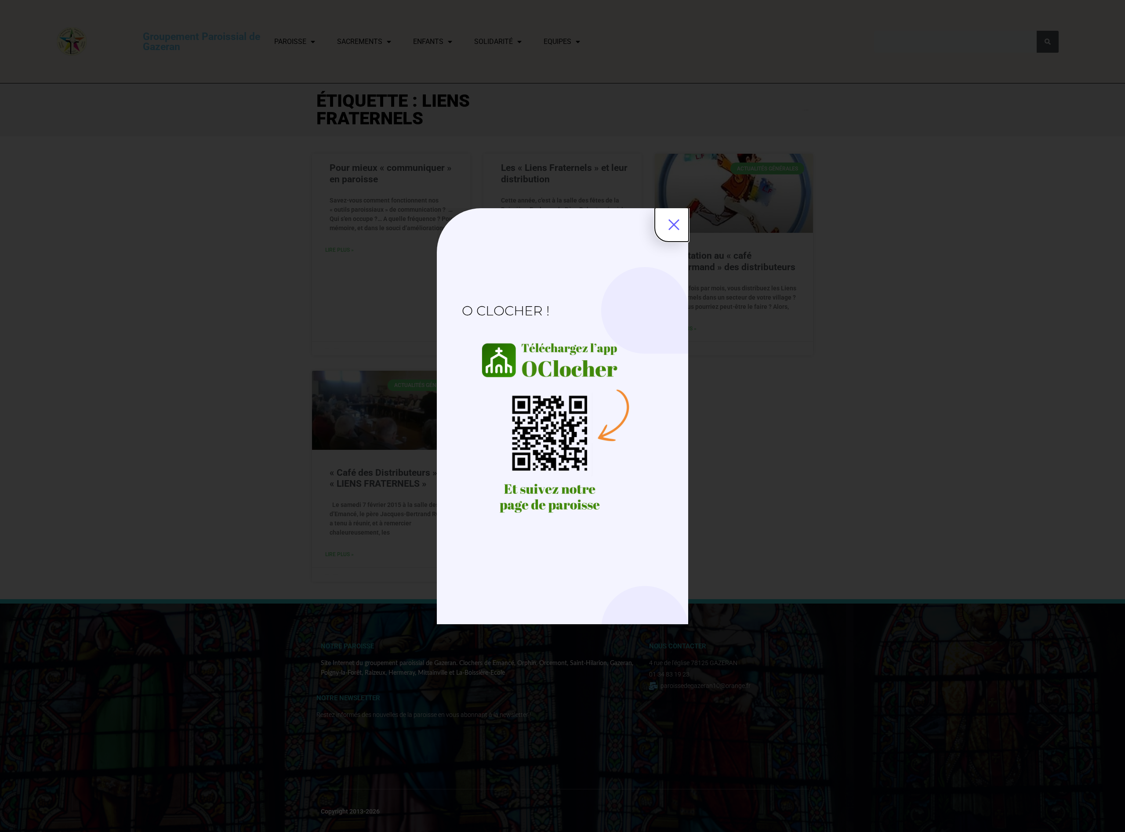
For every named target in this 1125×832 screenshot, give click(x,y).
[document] (562, 416)
